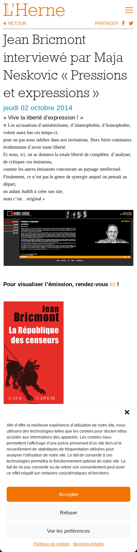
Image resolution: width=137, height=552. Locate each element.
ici (113, 284)
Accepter (68, 494)
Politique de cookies (51, 544)
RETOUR (17, 23)
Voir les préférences (68, 531)
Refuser (68, 512)
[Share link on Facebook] (123, 23)
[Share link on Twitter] (131, 23)
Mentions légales (88, 544)
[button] (127, 412)
